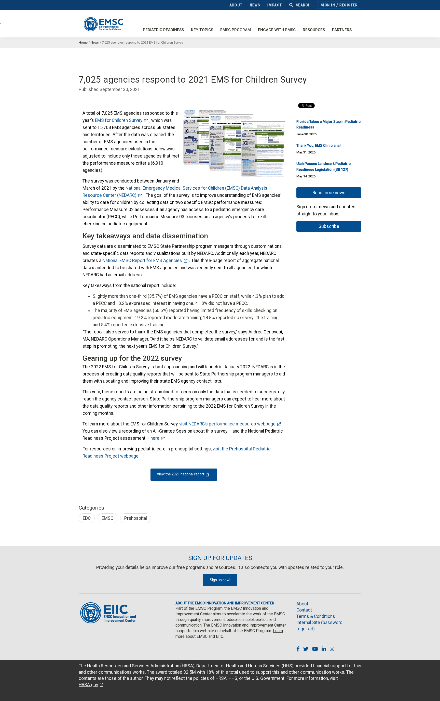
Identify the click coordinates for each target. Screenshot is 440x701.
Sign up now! (220, 580)
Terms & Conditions (315, 616)
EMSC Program (235, 30)
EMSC (107, 518)
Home (83, 42)
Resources (314, 30)
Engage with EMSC (277, 30)
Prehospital (135, 518)
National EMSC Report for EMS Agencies (142, 260)
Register (348, 5)
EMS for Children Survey (118, 120)
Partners (342, 30)
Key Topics (202, 30)
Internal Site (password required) (319, 625)
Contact (304, 610)
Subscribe (329, 226)
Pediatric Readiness (163, 30)
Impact (274, 5)
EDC (87, 518)
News (255, 5)
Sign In (328, 5)
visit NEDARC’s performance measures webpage (227, 423)
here (154, 438)
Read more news (329, 192)
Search (303, 5)
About (236, 5)
